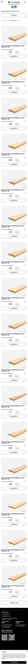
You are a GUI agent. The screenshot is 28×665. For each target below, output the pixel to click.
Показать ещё (14, 602)
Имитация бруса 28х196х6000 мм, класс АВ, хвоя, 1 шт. (13, 442)
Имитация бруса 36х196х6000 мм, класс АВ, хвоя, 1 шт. (13, 82)
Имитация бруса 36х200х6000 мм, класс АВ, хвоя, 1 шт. (13, 46)
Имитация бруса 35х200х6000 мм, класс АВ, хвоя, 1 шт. (13, 226)
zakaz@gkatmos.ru (6, 616)
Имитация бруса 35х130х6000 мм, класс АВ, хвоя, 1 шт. (13, 406)
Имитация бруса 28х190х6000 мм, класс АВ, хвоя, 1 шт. (13, 514)
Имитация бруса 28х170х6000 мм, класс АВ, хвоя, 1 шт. (13, 586)
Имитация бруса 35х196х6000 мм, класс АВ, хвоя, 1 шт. (13, 262)
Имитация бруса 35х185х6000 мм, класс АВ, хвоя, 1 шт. (13, 370)
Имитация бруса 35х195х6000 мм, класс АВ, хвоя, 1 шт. (13, 298)
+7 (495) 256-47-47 (14, 4)
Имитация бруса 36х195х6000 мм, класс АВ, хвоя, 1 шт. (13, 118)
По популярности (13, 20)
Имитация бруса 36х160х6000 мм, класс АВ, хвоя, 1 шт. (13, 190)
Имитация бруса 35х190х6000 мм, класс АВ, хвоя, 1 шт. (13, 334)
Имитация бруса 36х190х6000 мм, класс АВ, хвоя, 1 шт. (13, 154)
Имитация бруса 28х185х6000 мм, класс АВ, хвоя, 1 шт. (13, 550)
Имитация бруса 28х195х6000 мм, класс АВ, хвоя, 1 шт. (13, 478)
